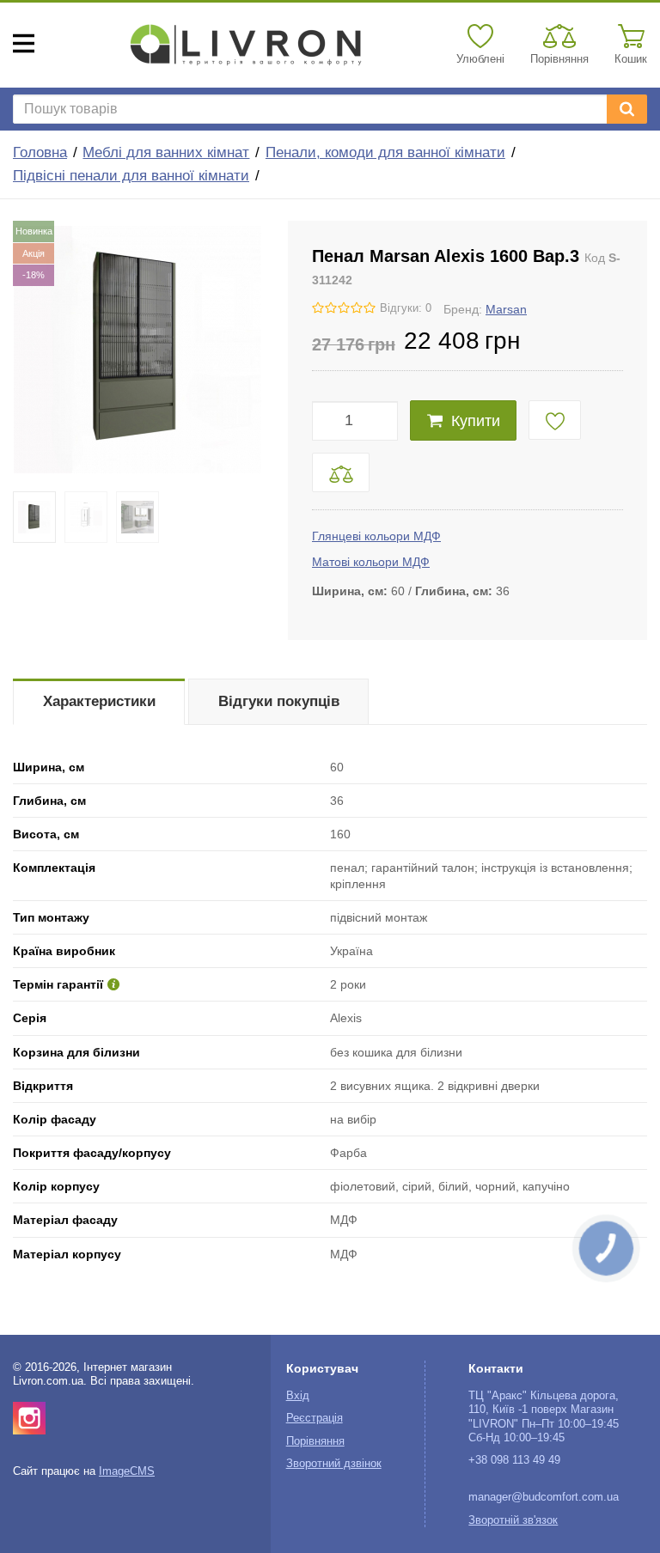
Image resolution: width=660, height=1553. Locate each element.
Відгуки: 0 (405, 308)
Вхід (297, 1396)
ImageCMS (127, 1471)
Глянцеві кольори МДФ (376, 536)
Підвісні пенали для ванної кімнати (131, 175)
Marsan (506, 309)
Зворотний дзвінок (334, 1464)
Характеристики (99, 701)
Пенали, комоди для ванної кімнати (385, 152)
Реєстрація (314, 1418)
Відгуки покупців (278, 701)
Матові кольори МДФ (371, 562)
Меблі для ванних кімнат (165, 152)
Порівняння (315, 1441)
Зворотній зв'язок (513, 1520)
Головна (40, 152)
